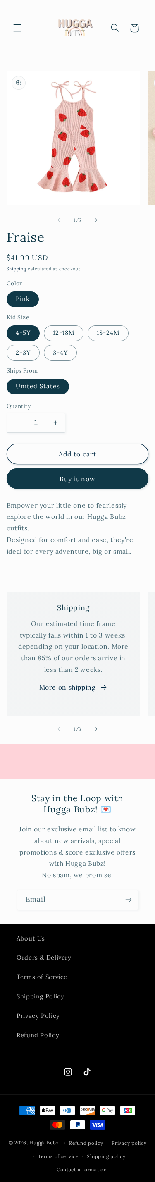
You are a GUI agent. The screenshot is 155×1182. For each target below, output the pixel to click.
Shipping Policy (40, 996)
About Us (31, 938)
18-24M (108, 333)
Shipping (16, 269)
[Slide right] (96, 220)
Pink (23, 299)
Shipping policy (106, 1156)
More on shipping (67, 687)
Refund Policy (38, 1035)
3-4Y (60, 352)
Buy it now (78, 479)
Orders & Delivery (44, 957)
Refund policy (86, 1143)
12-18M (63, 333)
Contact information (82, 1169)
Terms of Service (42, 977)
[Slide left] (59, 220)
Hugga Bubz (44, 1142)
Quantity (19, 406)
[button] (17, 28)
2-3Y (23, 352)
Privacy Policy (38, 1016)
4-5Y (23, 333)
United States (38, 386)
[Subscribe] (128, 900)
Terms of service (58, 1156)
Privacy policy (129, 1143)
